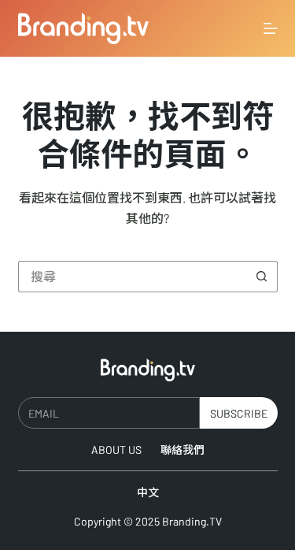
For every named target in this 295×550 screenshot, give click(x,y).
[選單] (271, 28)
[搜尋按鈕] (262, 276)
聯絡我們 (182, 449)
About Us (116, 449)
